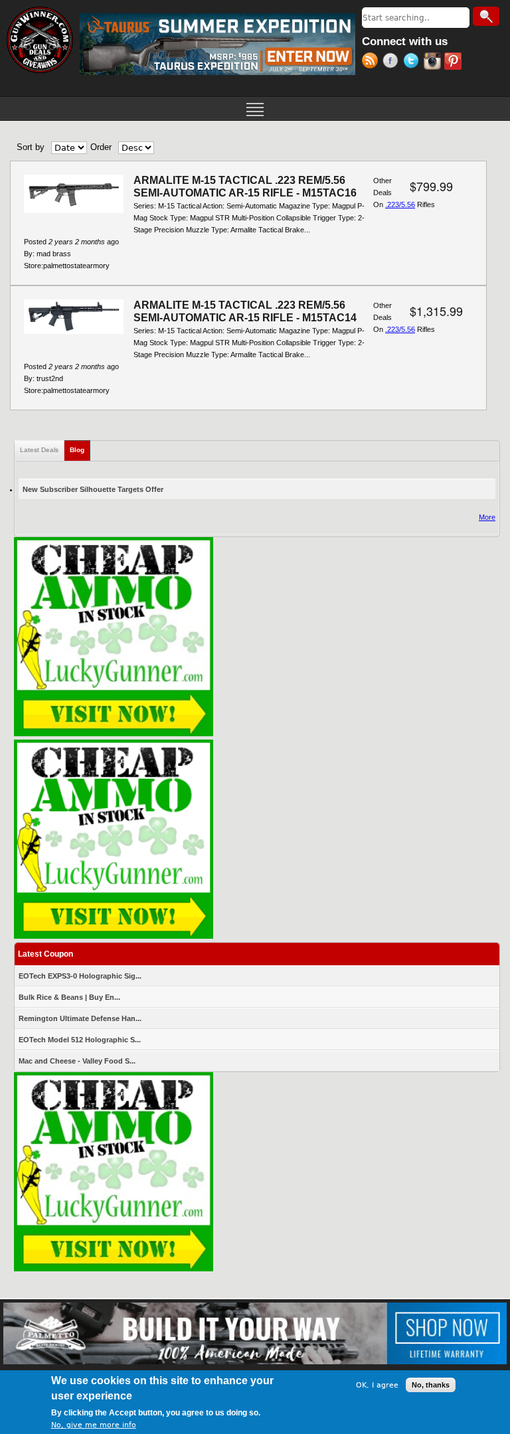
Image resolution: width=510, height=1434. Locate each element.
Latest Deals (39, 449)
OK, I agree (377, 1385)
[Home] (40, 40)
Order (101, 147)
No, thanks (431, 1385)
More (487, 517)
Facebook (392, 62)
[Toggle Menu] (255, 108)
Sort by (30, 147)
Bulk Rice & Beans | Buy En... (69, 997)
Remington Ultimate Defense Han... (80, 1018)
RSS (372, 62)
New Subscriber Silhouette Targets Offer (93, 489)
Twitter (413, 62)
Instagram (434, 62)
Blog (80, 449)
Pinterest (454, 62)
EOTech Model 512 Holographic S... (80, 1040)
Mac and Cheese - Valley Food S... (77, 1061)
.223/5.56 (400, 204)
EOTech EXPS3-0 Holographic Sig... (80, 976)
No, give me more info (93, 1425)
